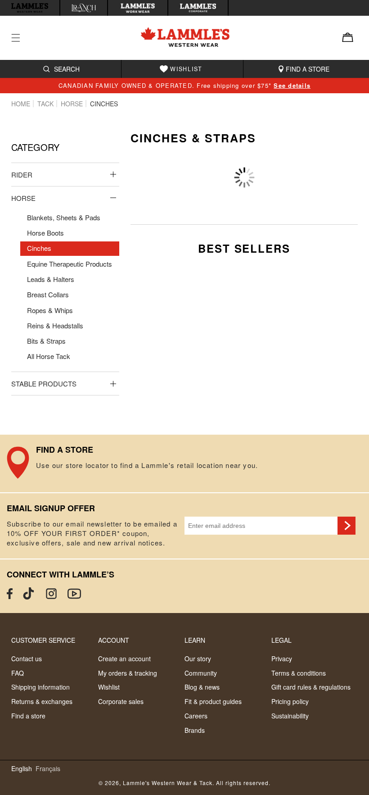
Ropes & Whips (50, 310)
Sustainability (290, 715)
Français (48, 768)
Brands (194, 730)
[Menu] (21, 38)
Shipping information (40, 686)
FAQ (17, 672)
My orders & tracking (127, 672)
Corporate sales (121, 701)
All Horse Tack (48, 356)
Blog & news (202, 686)
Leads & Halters (50, 279)
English (21, 768)
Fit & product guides (213, 701)
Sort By (252, 163)
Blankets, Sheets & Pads (63, 217)
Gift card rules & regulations (311, 686)
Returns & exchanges (41, 701)
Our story (197, 658)
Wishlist (109, 686)
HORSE (72, 103)
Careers (195, 715)
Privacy (281, 658)
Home (20, 103)
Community (200, 672)
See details (292, 85)
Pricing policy (290, 701)
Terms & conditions (298, 672)
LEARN (194, 640)
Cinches (39, 248)
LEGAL (281, 640)
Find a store (28, 715)
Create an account (124, 658)
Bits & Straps (46, 340)
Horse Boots (45, 232)
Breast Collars (48, 294)
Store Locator (184, 463)
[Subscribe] (347, 526)
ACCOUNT (113, 640)
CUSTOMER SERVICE (43, 640)
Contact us (26, 658)
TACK (45, 103)
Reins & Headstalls (55, 325)
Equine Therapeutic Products (69, 263)
